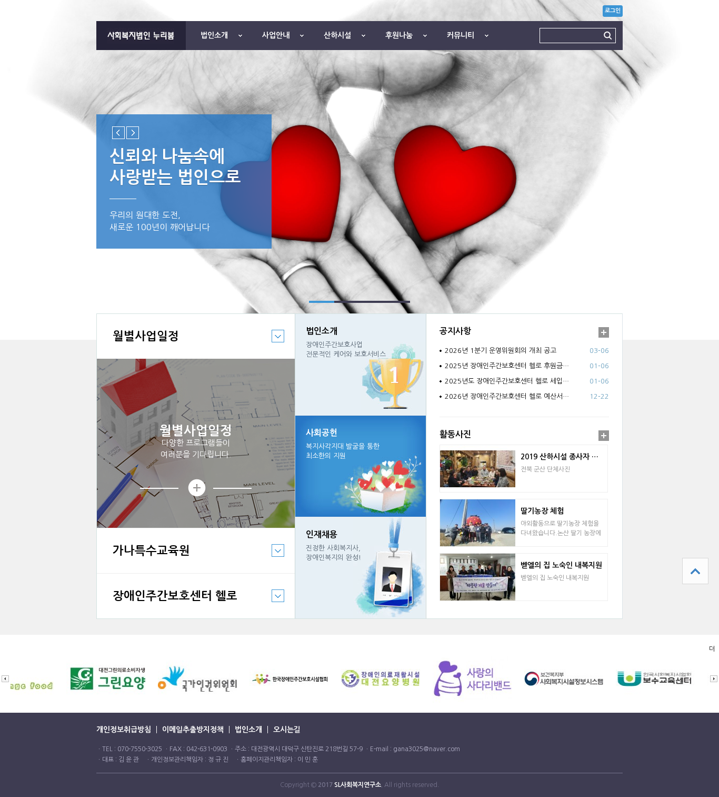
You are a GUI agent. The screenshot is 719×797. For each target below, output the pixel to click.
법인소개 (214, 35)
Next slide (132, 132)
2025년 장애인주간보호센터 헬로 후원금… (507, 365)
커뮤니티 (460, 35)
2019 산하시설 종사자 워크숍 (564, 456)
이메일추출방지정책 (193, 729)
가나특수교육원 (143, 558)
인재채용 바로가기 (360, 567)
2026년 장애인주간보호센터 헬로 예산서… (507, 396)
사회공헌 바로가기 (360, 466)
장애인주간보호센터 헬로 (167, 604)
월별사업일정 (138, 344)
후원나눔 (399, 35)
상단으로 (695, 571)
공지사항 (455, 331)
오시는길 (287, 729)
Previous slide (118, 132)
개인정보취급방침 (123, 729)
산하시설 (337, 35)
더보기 (603, 332)
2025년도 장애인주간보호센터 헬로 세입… (507, 381)
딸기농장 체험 (542, 511)
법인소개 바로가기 (360, 364)
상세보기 (196, 488)
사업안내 (275, 35)
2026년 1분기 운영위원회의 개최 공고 (500, 350)
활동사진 (455, 434)
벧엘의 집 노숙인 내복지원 (561, 565)
